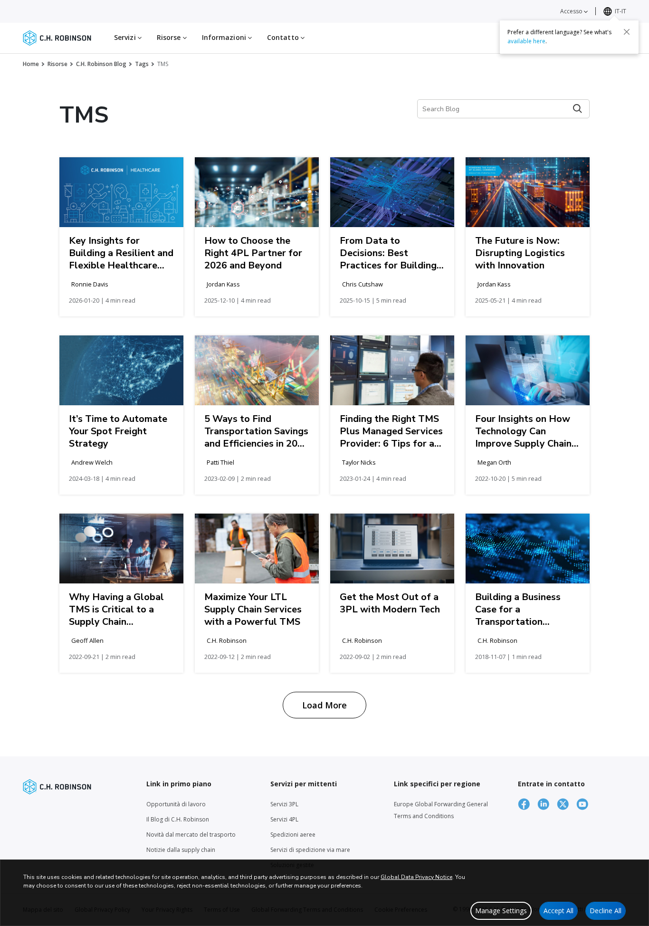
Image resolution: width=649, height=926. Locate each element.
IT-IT (620, 11)
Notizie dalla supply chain (180, 850)
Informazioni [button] (225, 37)
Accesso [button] (572, 11)
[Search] (577, 108)
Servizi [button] (126, 37)
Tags (142, 64)
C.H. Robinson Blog (101, 64)
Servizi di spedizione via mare (310, 850)
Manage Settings (501, 910)
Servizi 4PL (284, 819)
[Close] (626, 32)
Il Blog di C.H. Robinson (177, 819)
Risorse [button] (170, 37)
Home (31, 64)
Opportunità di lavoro (176, 804)
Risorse (57, 64)
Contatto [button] (284, 37)
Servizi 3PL (284, 804)
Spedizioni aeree (292, 835)
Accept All (558, 910)
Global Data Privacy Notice (416, 877)
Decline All (605, 910)
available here (526, 41)
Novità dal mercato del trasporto (191, 835)
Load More (324, 705)
